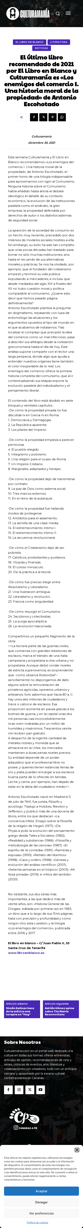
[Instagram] (19, 1089)
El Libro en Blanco (30, 42)
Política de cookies (37, 1222)
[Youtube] (40, 1089)
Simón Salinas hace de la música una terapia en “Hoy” (20, 1011)
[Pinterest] (53, 117)
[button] (77, 1150)
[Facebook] (34, 117)
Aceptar (42, 1191)
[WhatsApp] (62, 117)
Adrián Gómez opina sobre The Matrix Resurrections (59, 1011)
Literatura (58, 42)
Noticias (41, 48)
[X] (43, 117)
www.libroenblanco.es (26, 953)
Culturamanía (41, 136)
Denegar (41, 1202)
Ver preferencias (41, 1213)
